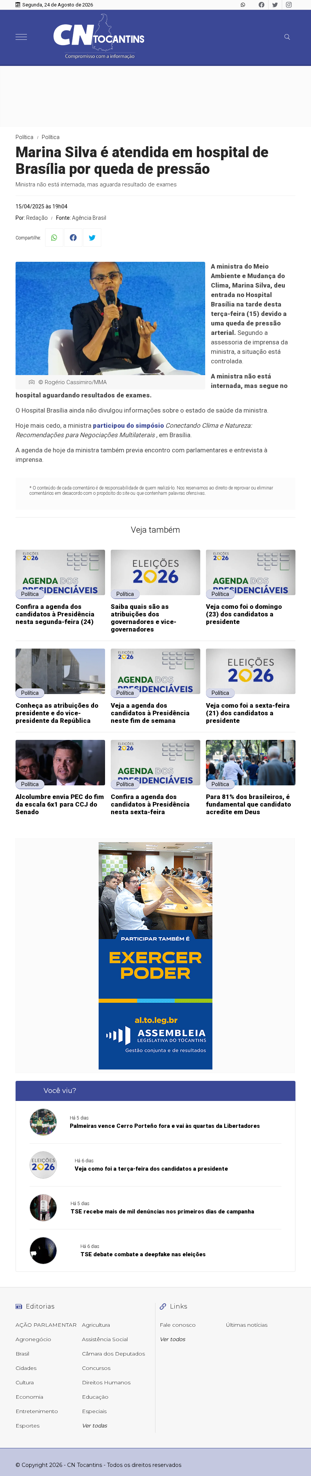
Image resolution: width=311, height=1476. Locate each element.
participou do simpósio (128, 425)
